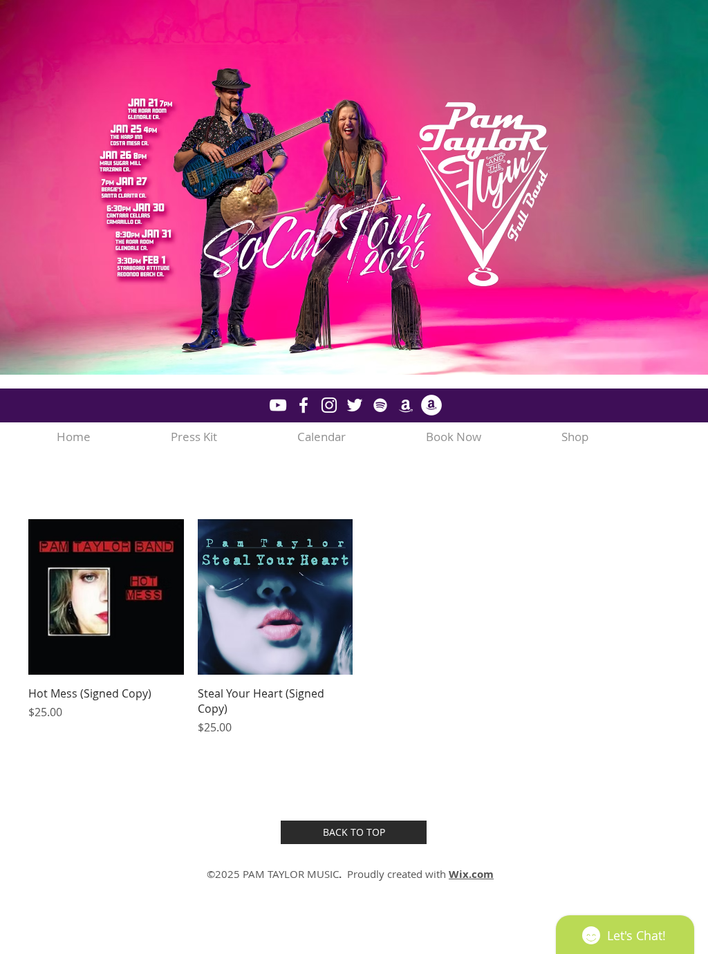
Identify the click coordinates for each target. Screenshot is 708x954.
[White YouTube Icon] (278, 405)
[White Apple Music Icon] (405, 405)
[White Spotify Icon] (380, 405)
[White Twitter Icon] (354, 405)
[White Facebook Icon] (303, 405)
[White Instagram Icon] (329, 405)
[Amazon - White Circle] (431, 405)
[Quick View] (106, 597)
